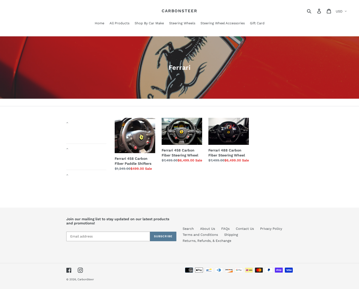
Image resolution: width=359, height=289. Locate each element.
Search (188, 229)
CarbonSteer (179, 10)
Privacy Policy (271, 229)
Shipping (231, 235)
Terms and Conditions (200, 235)
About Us (207, 229)
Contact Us (245, 229)
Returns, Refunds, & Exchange (207, 241)
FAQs (225, 229)
